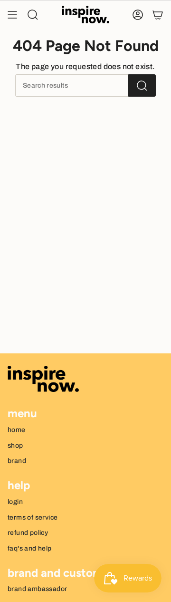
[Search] (142, 85)
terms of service (32, 517)
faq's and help (30, 548)
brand (17, 460)
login (15, 501)
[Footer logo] (43, 379)
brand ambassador (37, 588)
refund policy (28, 532)
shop (15, 445)
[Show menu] (12, 15)
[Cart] (158, 15)
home (17, 429)
